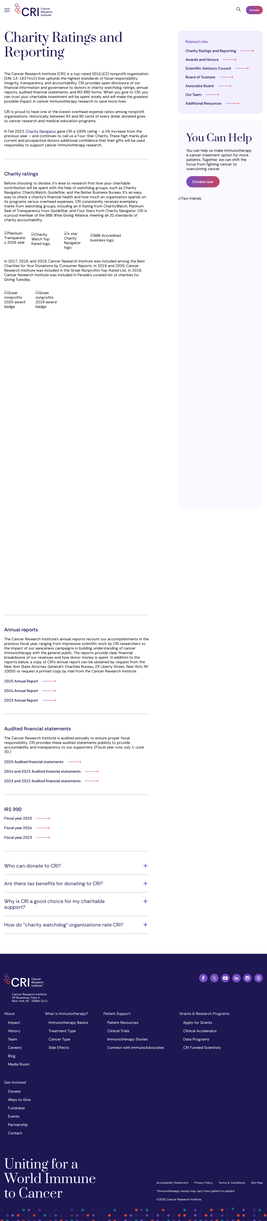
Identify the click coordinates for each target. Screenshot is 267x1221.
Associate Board (199, 86)
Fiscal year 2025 (18, 818)
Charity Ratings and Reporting (210, 51)
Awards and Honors (202, 59)
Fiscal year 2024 (18, 828)
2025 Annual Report (21, 681)
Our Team (193, 95)
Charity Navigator (41, 131)
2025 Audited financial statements (33, 762)
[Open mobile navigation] (7, 10)
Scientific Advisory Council (208, 68)
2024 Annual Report (21, 691)
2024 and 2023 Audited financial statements (42, 771)
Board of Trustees (200, 77)
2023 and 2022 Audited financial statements (42, 781)
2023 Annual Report (21, 700)
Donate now (203, 181)
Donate (254, 10)
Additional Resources (203, 103)
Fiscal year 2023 (18, 837)
